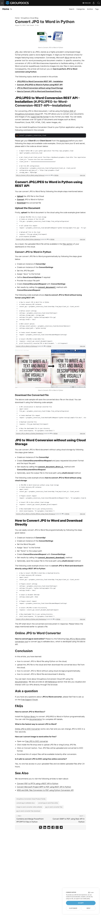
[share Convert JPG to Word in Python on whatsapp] (57, 828)
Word (67, 58)
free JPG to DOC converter (36, 741)
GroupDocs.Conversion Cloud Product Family (30, 799)
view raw (82, 175)
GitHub (56, 175)
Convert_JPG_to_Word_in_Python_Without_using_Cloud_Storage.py (35, 514)
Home (5, 9)
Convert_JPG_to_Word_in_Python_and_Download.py (31, 619)
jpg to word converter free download (28, 811)
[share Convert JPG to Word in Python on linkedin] (44, 828)
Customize (73, 908)
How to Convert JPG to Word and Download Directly (39, 91)
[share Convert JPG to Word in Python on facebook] (52, 828)
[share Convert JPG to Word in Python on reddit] (48, 828)
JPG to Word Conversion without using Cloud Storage (40, 88)
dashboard (64, 141)
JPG (16, 52)
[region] (50, 162)
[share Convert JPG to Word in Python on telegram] (61, 828)
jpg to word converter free (53, 807)
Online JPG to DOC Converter (27, 729)
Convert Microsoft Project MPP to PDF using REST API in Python (44, 787)
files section (68, 244)
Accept (81, 903)
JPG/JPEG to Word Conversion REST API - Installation (40, 81)
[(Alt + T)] (11, 9)
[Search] (98, 3)
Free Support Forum (29, 700)
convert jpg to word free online (48, 803)
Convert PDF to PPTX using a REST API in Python (37, 783)
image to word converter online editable (29, 807)
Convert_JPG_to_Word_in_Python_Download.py (30, 433)
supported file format (40, 117)
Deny (88, 908)
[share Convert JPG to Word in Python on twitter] (40, 828)
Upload (20, 196)
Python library (30, 716)
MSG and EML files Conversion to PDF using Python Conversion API (45, 790)
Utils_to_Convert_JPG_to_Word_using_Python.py (30, 175)
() (47, 287)
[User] (93, 3)
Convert (20, 199)
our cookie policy (85, 898)
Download (21, 203)
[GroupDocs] (17, 2)
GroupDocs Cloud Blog (29, 18)
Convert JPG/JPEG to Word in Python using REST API (40, 85)
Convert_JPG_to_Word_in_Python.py (26, 346)
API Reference (51, 682)
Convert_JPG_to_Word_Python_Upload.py (28, 239)
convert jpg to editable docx (25, 803)
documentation (21, 682)
